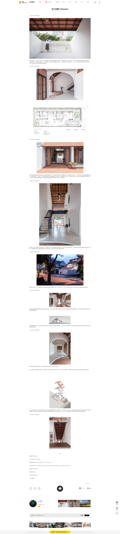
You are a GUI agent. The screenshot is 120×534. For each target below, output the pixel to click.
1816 (39, 504)
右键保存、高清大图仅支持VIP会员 (59, 532)
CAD (70, 1)
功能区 (40, 2)
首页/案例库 (32, 2)
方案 (64, 2)
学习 (82, 2)
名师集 (57, 2)
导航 (88, 2)
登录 (87, 515)
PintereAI (50, 2)
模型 (76, 2)
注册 (82, 515)
